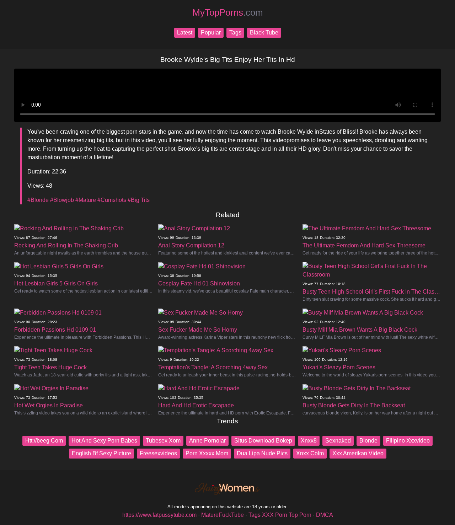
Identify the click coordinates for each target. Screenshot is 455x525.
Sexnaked (338, 441)
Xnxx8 (309, 441)
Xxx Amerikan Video (358, 453)
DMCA (324, 515)
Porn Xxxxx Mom (207, 453)
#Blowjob (62, 200)
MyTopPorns (227, 12)
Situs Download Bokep (263, 441)
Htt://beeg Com (44, 441)
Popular (211, 33)
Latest (184, 33)
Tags (235, 33)
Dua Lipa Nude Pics (262, 453)
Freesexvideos (158, 453)
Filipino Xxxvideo (408, 441)
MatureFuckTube (222, 515)
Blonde (368, 441)
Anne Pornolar (207, 441)
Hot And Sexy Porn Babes (104, 441)
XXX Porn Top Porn (286, 515)
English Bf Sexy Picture (101, 453)
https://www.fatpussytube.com (159, 515)
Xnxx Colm (310, 453)
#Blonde (38, 200)
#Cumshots (111, 200)
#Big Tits (139, 200)
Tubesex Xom (163, 441)
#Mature (85, 200)
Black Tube (264, 33)
